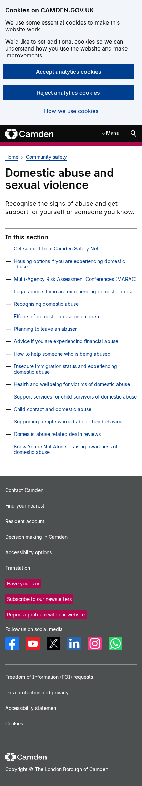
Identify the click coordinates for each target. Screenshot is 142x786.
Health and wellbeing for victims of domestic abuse (72, 384)
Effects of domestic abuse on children (56, 316)
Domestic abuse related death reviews (57, 434)
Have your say (23, 583)
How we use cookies (71, 111)
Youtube (33, 643)
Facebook (12, 643)
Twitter (53, 643)
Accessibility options (28, 552)
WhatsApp (115, 643)
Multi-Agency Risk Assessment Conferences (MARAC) (75, 279)
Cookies (14, 723)
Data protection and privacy (37, 692)
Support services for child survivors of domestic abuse (75, 397)
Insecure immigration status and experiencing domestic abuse (65, 369)
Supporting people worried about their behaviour (69, 421)
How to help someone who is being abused (62, 354)
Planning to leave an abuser (45, 329)
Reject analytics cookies (68, 92)
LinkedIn (74, 643)
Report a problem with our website (46, 615)
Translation (17, 568)
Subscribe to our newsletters (39, 599)
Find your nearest (24, 506)
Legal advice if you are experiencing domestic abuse (73, 291)
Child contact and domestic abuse (52, 409)
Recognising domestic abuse (46, 304)
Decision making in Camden (36, 537)
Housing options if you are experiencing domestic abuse (69, 263)
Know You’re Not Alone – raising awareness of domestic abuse (66, 449)
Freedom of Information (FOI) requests (49, 677)
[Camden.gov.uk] (29, 134)
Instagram (95, 643)
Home (11, 157)
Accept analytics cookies (68, 71)
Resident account (24, 521)
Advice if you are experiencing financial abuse (66, 341)
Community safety (46, 157)
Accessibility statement (31, 708)
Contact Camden (24, 490)
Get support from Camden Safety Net (56, 249)
